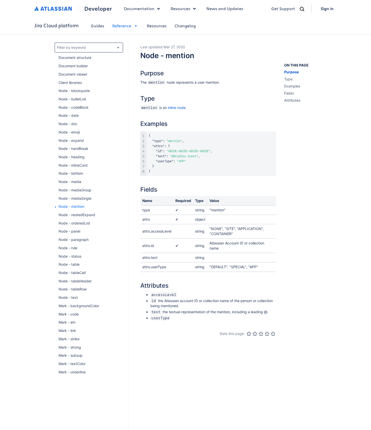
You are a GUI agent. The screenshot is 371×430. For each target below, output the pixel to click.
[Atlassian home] (53, 8)
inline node (177, 107)
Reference (121, 25)
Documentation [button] (139, 8)
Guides (97, 25)
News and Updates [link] (224, 8)
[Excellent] (273, 334)
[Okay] (261, 334)
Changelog (185, 25)
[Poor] (255, 334)
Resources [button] (180, 8)
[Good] (267, 334)
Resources (157, 25)
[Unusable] (249, 334)
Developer (98, 8)
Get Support (283, 8)
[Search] (302, 9)
